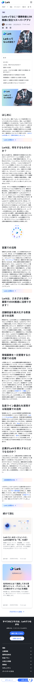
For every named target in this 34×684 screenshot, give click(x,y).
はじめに (5, 62)
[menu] (17, 660)
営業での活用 (7, 67)
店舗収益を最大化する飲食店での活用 (14, 75)
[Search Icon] (30, 6)
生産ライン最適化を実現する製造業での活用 (15, 80)
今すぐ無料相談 (15, 491)
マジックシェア (10, 260)
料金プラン (26, 495)
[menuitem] (17, 647)
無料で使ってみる (17, 633)
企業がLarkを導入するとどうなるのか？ (14, 83)
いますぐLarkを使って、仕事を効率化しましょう (17, 134)
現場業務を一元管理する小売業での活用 (14, 77)
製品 (4, 12)
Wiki (17, 435)
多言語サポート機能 (20, 391)
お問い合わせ (17, 638)
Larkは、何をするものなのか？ (12, 65)
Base (18, 423)
